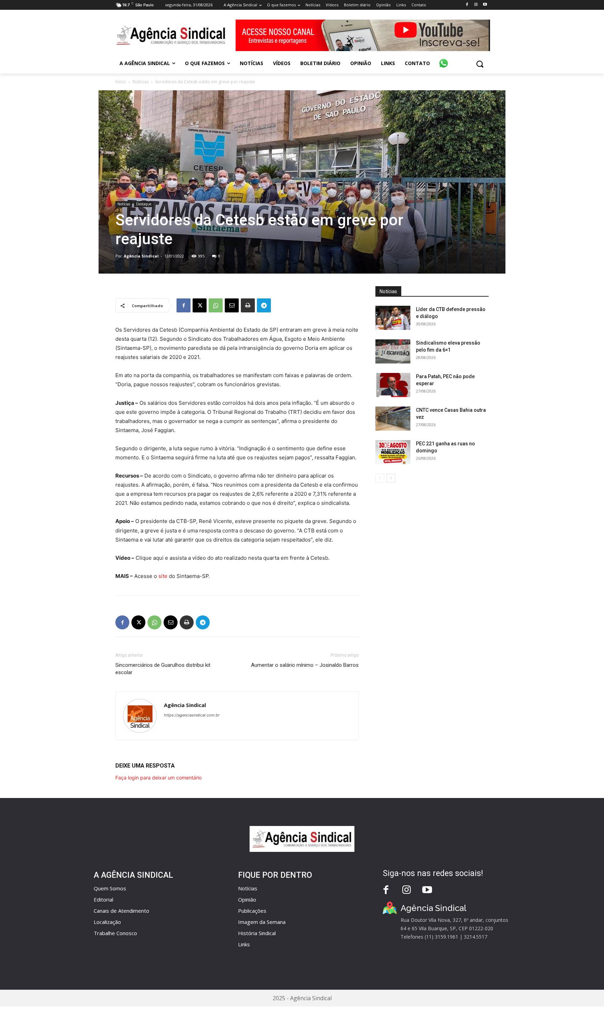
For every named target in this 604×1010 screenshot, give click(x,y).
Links (244, 944)
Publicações (252, 910)
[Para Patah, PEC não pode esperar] (392, 385)
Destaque (143, 204)
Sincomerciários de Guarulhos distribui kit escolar (162, 669)
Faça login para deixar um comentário (158, 778)
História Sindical (257, 933)
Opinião (247, 899)
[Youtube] (485, 4)
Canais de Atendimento (121, 910)
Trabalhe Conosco (115, 933)
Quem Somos (110, 888)
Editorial (103, 899)
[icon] (443, 59)
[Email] (232, 305)
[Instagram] (476, 4)
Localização (107, 921)
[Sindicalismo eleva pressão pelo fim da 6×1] (392, 351)
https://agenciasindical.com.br (192, 715)
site (162, 576)
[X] (200, 305)
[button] (479, 63)
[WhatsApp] (216, 305)
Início (120, 82)
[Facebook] (466, 4)
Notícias (140, 82)
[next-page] (391, 478)
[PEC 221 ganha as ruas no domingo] (392, 452)
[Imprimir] (248, 305)
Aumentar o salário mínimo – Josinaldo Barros (305, 665)
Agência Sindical (141, 256)
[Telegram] (264, 305)
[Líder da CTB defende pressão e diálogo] (392, 318)
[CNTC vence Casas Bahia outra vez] (392, 419)
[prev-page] (379, 478)
